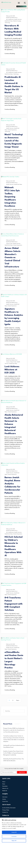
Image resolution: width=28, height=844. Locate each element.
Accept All (14, 832)
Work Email (6, 424)
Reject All (14, 840)
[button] (27, 402)
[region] (14, 831)
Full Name (5, 419)
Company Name (7, 430)
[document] (14, 422)
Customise (14, 836)
